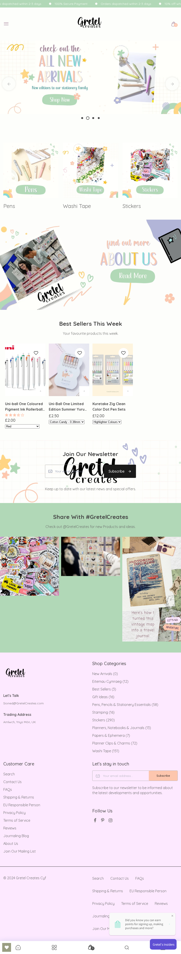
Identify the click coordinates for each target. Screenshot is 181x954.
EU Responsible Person (21, 805)
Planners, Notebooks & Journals (121, 728)
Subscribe (116, 471)
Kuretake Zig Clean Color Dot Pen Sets (108, 407)
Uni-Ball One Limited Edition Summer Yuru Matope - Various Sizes (69, 407)
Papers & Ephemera (111, 735)
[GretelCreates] (89, 24)
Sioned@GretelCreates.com (23, 703)
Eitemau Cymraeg (110, 681)
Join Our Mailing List (19, 851)
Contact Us (12, 782)
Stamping (103, 712)
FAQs (7, 789)
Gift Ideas (103, 697)
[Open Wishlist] (6, 947)
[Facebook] (95, 820)
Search (9, 774)
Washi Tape (77, 206)
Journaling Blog (16, 836)
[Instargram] (110, 820)
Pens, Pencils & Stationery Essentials (125, 704)
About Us (10, 843)
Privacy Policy (14, 812)
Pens (9, 206)
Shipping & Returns (18, 797)
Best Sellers (104, 689)
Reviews (9, 828)
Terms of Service (16, 820)
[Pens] (30, 170)
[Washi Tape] (90, 170)
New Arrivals (105, 674)
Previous (8, 83)
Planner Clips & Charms (114, 743)
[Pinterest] (103, 820)
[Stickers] (150, 170)
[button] (15, 415)
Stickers (132, 206)
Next (172, 83)
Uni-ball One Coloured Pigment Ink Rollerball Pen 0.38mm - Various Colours (24, 407)
